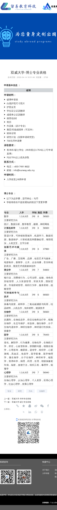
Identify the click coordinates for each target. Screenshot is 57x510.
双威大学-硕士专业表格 (21, 401)
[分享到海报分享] (42, 412)
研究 (20, 391)
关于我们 (45, 470)
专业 (9, 391)
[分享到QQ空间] (23, 406)
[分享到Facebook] (48, 406)
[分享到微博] (35, 406)
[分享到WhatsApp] (35, 412)
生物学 (42, 391)
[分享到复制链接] (17, 406)
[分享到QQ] (29, 406)
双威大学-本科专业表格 (21, 398)
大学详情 (45, 473)
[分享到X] (23, 412)
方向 (30, 391)
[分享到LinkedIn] (29, 412)
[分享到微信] (42, 406)
